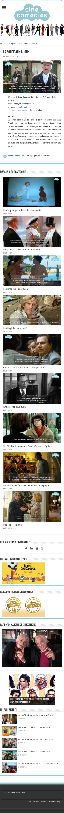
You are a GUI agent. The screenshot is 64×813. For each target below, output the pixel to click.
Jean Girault (22, 107)
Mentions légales (56, 801)
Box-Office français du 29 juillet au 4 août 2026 (38, 764)
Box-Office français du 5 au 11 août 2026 (35, 739)
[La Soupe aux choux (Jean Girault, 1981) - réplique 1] (32, 76)
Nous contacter (33, 801)
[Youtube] (37, 548)
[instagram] (42, 548)
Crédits (44, 801)
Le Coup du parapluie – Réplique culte (22, 210)
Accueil (5, 44)
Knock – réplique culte (14, 407)
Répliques (14, 44)
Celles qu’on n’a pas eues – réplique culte (24, 367)
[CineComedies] (32, 11)
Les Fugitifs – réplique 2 (15, 328)
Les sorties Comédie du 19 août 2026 (34, 727)
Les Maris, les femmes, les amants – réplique (26, 485)
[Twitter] (26, 548)
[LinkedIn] (31, 548)
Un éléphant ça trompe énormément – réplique (27, 446)
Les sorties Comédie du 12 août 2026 (34, 751)
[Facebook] (20, 548)
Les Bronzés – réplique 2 (15, 289)
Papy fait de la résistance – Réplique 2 (22, 249)
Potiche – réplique (12, 524)
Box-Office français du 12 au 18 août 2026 (36, 715)
